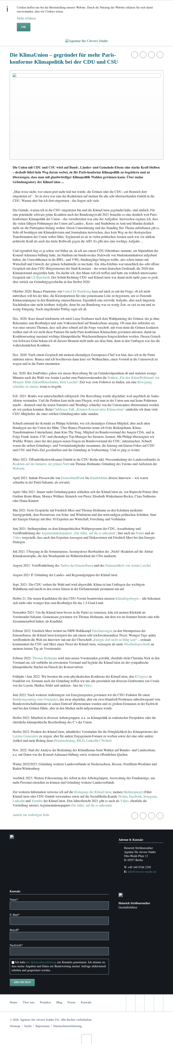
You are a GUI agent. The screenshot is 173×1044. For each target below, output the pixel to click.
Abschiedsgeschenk (137, 644)
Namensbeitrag (65, 740)
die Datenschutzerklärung (41, 962)
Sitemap (15, 1026)
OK (23, 27)
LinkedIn (92, 740)
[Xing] (158, 1003)
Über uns (28, 1002)
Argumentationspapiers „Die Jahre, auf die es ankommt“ (78, 533)
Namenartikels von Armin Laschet (128, 565)
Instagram (150, 796)
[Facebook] (130, 1003)
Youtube (37, 800)
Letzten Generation (25, 736)
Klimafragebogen (127, 598)
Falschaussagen (102, 630)
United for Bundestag (77, 291)
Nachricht (16, 945)
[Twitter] (140, 1003)
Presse (71, 1002)
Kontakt (86, 1002)
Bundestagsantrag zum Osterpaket (35, 699)
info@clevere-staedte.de (142, 872)
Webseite (19, 468)
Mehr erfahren (26, 18)
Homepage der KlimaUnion (92, 792)
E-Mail (15, 915)
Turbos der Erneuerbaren (76, 565)
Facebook (135, 796)
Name (14, 899)
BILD (81, 740)
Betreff (14, 930)
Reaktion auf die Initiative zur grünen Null (41, 464)
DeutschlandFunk (73, 477)
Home (13, 1002)
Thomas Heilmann (44, 658)
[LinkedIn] (149, 1003)
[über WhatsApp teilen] (160, 54)
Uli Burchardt (40, 277)
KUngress (141, 676)
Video (17, 537)
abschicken (22, 982)
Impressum (42, 1026)
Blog (59, 1002)
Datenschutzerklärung (67, 1026)
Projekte (45, 1002)
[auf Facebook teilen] (134, 54)
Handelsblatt (98, 477)
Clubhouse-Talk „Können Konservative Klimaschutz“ (89, 409)
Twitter (105, 740)
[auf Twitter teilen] (143, 54)
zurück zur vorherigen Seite (31, 814)
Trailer (139, 533)
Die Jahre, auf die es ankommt (91, 805)
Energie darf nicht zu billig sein (114, 639)
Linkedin (19, 800)
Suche (28, 1026)
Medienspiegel (133, 792)
